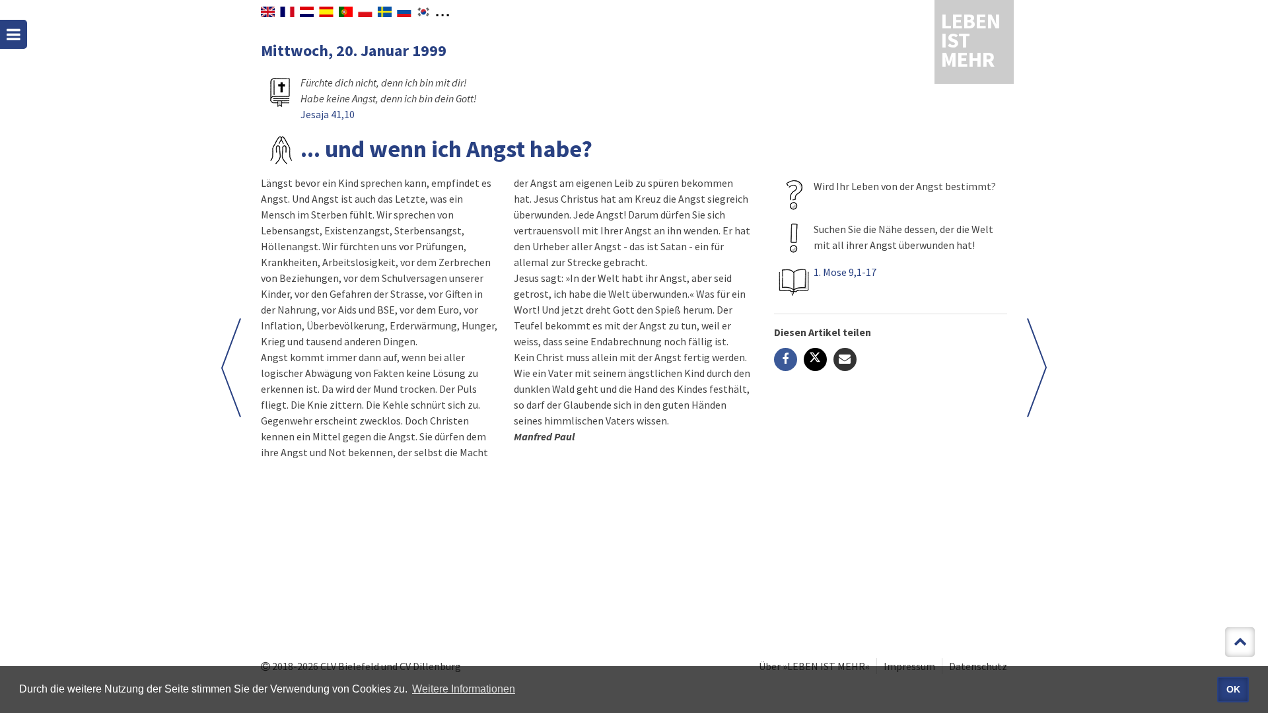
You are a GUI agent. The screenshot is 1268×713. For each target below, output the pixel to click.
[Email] (845, 359)
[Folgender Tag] (231, 367)
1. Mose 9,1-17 (845, 272)
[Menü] (13, 34)
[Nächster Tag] (1037, 367)
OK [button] (1233, 689)
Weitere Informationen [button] (463, 689)
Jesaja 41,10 (327, 114)
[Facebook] (785, 359)
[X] (815, 359)
